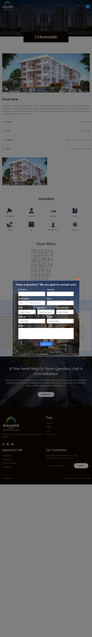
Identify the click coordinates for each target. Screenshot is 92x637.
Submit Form (46, 344)
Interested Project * (62, 308)
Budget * (50, 317)
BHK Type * (22, 317)
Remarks (21, 326)
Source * (21, 308)
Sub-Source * (41, 308)
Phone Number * (24, 299)
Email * (49, 299)
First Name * (22, 290)
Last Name (50, 290)
